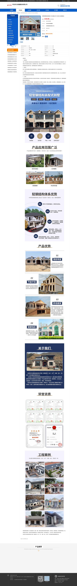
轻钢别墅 (9, 19)
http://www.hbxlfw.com (24, 538)
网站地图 (25, 579)
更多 (16, 50)
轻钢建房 (9, 28)
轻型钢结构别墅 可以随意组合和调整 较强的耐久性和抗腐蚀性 (13, 63)
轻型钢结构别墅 (11, 35)
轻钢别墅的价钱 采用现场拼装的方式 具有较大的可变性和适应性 (13, 67)
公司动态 (47, 10)
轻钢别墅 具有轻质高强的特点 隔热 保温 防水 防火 (13, 69)
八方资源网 (15, 579)
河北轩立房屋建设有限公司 (28, 576)
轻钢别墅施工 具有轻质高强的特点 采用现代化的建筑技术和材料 (13, 61)
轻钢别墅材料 (10, 39)
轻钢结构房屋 (10, 33)
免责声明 (18, 579)
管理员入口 (22, 579)
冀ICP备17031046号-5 (20, 576)
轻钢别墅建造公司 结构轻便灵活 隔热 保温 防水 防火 (13, 71)
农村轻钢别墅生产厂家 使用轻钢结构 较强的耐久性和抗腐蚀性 (13, 65)
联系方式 (65, 10)
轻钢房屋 (9, 26)
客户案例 (56, 10)
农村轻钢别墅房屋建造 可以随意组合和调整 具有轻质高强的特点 (13, 54)
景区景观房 (10, 42)
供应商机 (20, 10)
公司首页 (11, 10)
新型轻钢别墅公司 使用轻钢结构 (13, 52)
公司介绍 (38, 10)
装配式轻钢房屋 (11, 37)
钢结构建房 (10, 24)
